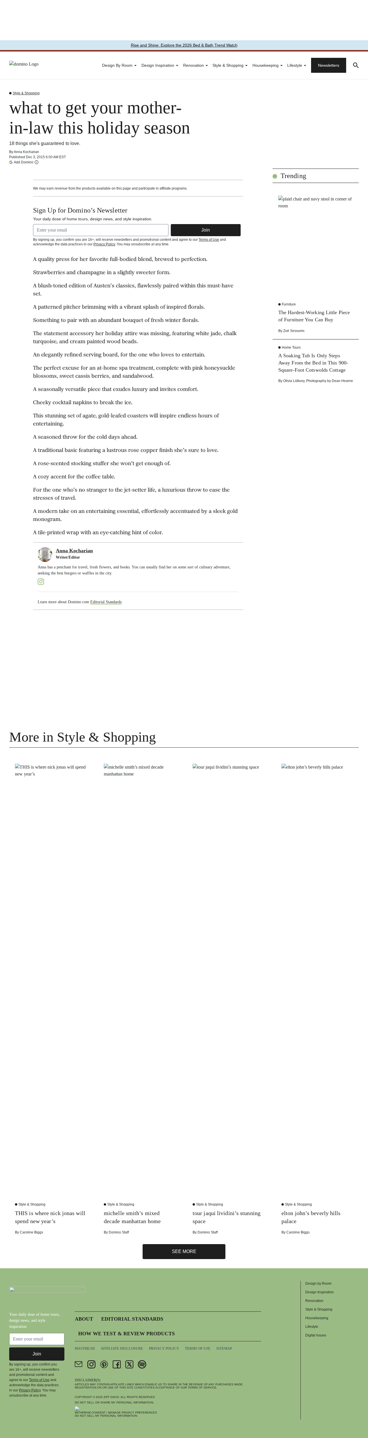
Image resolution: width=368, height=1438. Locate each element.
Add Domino (23, 162)
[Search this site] (356, 65)
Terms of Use (209, 240)
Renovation (193, 65)
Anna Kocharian (26, 152)
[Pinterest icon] (104, 1364)
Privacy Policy (104, 244)
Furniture (289, 304)
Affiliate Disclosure (122, 1349)
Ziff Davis (111, 1397)
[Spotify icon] (142, 1364)
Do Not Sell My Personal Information (106, 1415)
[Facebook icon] (117, 1364)
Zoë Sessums (293, 331)
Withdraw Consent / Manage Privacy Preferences (116, 1412)
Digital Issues (315, 1335)
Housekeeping (265, 65)
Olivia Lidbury (293, 381)
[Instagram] (41, 581)
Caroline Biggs (31, 1232)
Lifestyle (294, 65)
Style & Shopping (228, 65)
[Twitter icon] (129, 1364)
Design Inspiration (157, 65)
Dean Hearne (342, 381)
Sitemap (224, 1349)
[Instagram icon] (91, 1364)
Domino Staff (119, 1232)
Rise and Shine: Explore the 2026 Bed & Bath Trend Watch (184, 45)
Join (205, 230)
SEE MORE (184, 1251)
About (84, 1319)
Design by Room (117, 65)
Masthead (85, 1349)
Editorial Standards (106, 602)
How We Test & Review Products (126, 1333)
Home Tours (291, 347)
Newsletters (328, 65)
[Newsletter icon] (79, 1364)
